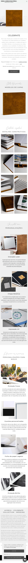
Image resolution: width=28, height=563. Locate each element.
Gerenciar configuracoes (14, 557)
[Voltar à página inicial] (9, 1)
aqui (21, 64)
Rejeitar (6, 554)
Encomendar (14, 71)
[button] (2, 18)
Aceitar (14, 550)
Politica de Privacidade (11, 547)
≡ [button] (26, 1)
